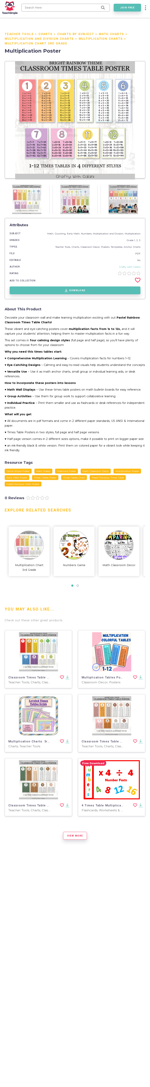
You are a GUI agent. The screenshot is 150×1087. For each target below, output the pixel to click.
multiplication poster (127, 471)
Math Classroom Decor (119, 565)
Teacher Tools (19, 34)
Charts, (75, 246)
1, (135, 240)
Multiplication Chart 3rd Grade (36, 43)
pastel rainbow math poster (23, 484)
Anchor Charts (132, 246)
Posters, (106, 246)
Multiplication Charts (101, 39)
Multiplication (132, 233)
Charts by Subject (75, 34)
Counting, (61, 233)
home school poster (18, 471)
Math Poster (43, 471)
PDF (137, 253)
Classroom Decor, (90, 246)
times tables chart (74, 477)
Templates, (117, 246)
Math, (51, 233)
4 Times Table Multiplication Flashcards (114, 805)
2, (137, 240)
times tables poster (45, 477)
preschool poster (66, 471)
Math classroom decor (96, 471)
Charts (45, 34)
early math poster (17, 477)
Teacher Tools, (63, 246)
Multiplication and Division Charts (39, 39)
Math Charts (111, 34)
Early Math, (74, 233)
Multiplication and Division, (109, 233)
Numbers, (87, 233)
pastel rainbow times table (108, 477)
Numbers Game (74, 565)
